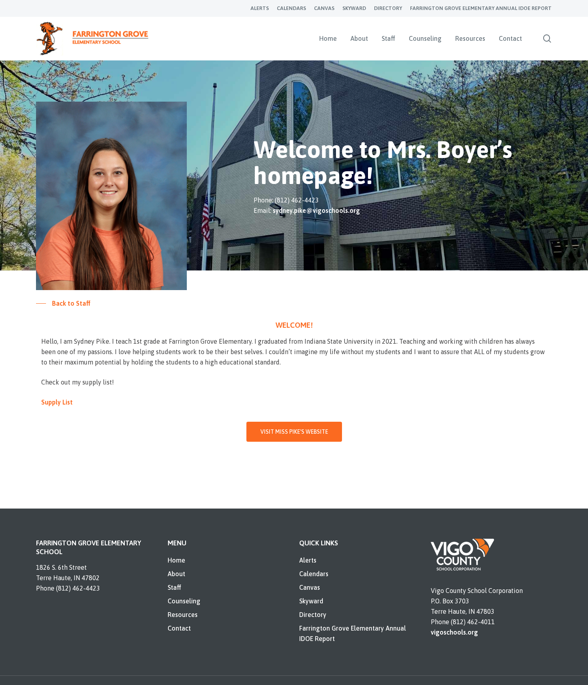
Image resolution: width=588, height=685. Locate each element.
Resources (183, 614)
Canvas (309, 587)
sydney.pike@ (316, 210)
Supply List (57, 402)
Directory (312, 614)
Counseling (184, 601)
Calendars (313, 573)
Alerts (307, 560)
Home (176, 560)
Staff (174, 587)
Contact (179, 628)
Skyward (311, 601)
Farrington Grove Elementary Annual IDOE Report (352, 633)
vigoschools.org (454, 632)
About (176, 573)
